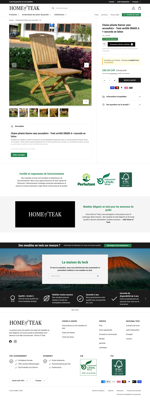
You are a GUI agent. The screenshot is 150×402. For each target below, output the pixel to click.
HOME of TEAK (18, 390)
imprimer (110, 390)
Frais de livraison (113, 73)
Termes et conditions (98, 390)
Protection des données (134, 390)
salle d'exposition (123, 2)
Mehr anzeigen (19, 155)
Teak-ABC (114, 15)
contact (104, 15)
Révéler (102, 339)
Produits (13, 15)
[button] (139, 8)
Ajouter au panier (130, 80)
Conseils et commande (108, 334)
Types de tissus (68, 337)
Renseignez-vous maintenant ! (117, 245)
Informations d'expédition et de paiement (129, 394)
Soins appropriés (105, 330)
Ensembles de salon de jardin (35, 15)
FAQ (96, 15)
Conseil (111, 2)
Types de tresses (68, 333)
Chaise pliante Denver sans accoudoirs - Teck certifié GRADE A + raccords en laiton (28, 20)
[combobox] (84, 8)
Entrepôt (129, 334)
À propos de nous (133, 326)
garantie (102, 343)
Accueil (11, 20)
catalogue (103, 347)
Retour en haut (75, 309)
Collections (59, 15)
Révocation (120, 390)
